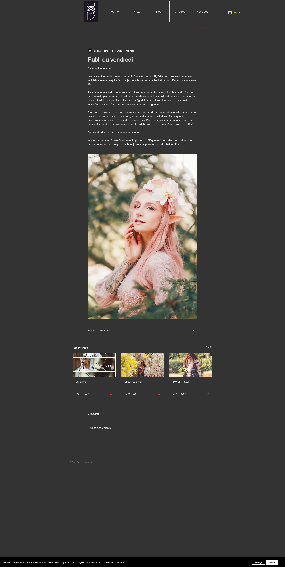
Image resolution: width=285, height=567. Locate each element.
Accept (272, 562)
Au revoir (81, 381)
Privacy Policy (117, 562)
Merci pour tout (133, 381)
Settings (258, 562)
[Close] (281, 562)
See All (209, 347)
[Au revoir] (94, 365)
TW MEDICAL (181, 381)
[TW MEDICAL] (190, 365)
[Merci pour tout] (142, 365)
